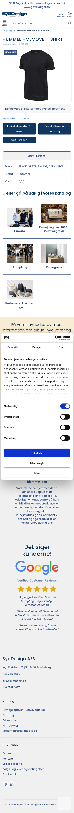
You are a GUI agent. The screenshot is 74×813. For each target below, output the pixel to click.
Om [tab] (61, 347)
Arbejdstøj (20, 267)
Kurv (69, 16)
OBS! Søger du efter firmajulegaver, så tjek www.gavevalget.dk (37, 5)
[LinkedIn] (12, 784)
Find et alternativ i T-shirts (19, 128)
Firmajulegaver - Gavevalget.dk (24, 710)
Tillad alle (37, 453)
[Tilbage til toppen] (64, 803)
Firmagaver (54, 267)
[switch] (65, 417)
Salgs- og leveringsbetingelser (23, 769)
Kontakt (8, 758)
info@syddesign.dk (29, 515)
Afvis (37, 473)
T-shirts (7, 30)
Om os (7, 753)
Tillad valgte (37, 463)
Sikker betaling (12, 764)
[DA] (14, 14)
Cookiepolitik (11, 774)
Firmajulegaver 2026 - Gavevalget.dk (54, 229)
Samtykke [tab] (13, 347)
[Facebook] (6, 784)
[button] (37, 75)
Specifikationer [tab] (37, 155)
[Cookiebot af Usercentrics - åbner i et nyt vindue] (55, 337)
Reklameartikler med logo (19, 305)
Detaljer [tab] (37, 347)
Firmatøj (19, 231)
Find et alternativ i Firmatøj (54, 128)
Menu (4, 25)
